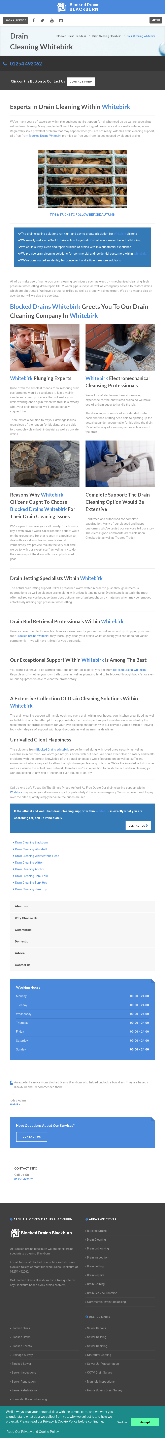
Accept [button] (145, 1422)
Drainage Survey (22, 1355)
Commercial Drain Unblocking (106, 1302)
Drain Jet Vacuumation (102, 1293)
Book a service (15, 20)
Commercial (23, 930)
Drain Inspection (97, 1257)
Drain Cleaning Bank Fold (31, 876)
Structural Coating (99, 1355)
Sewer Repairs (96, 1328)
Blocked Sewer (21, 1364)
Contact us (22, 965)
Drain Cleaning (96, 1239)
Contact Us (137, 825)
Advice (20, 953)
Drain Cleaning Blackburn (31, 842)
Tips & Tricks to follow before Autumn (82, 214)
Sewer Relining (96, 1337)
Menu (156, 20)
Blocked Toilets (22, 1346)
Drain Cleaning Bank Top (31, 889)
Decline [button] (122, 1422)
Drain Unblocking (98, 1248)
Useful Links (99, 1316)
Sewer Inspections (24, 1372)
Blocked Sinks (21, 1328)
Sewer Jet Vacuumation (103, 1364)
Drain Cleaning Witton (29, 862)
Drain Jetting (95, 1266)
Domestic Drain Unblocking (29, 1399)
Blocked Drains (97, 1231)
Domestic (21, 941)
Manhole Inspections (101, 1381)
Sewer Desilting (97, 1346)
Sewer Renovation (24, 1381)
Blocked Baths (21, 1337)
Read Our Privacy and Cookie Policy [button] (32, 1431)
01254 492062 (26, 63)
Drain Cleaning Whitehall (31, 849)
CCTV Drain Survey (99, 1372)
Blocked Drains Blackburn (46, 1232)
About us (21, 906)
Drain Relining (96, 1284)
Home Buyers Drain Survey (104, 1390)
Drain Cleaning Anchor (29, 869)
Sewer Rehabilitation (25, 1390)
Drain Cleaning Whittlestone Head (37, 856)
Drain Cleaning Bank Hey (31, 882)
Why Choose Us (26, 918)
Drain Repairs (95, 1275)
